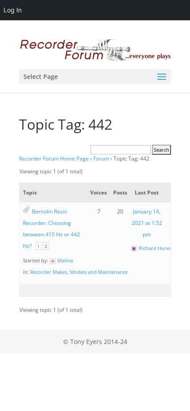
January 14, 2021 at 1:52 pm (147, 223)
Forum (101, 158)
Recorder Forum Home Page (54, 158)
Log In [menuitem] (13, 10)
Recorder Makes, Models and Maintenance (79, 272)
